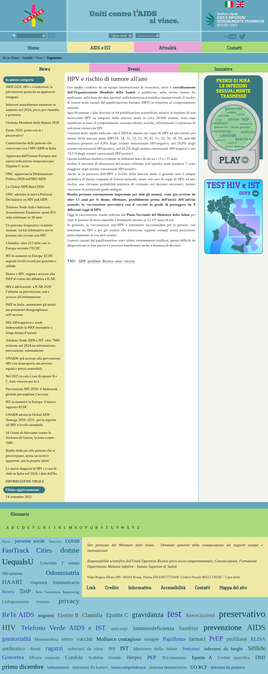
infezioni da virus (86, 648)
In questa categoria (19, 80)
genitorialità (16, 638)
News (39, 58)
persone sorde (29, 541)
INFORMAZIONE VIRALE (25, 481)
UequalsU (18, 561)
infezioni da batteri (90, 667)
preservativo (242, 614)
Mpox (6, 541)
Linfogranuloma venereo (25, 601)
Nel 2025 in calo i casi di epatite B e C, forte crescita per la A (31, 378)
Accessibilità (173, 587)
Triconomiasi (174, 657)
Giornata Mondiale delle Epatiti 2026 (32, 123)
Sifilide (256, 648)
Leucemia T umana (59, 563)
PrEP (216, 638)
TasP (25, 591)
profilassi (94, 261)
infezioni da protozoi (228, 667)
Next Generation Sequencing (57, 592)
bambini (188, 628)
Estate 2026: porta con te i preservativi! (24, 132)
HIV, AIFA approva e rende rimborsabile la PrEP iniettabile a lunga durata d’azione (29, 328)
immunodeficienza (153, 628)
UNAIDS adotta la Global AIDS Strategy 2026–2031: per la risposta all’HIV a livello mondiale (31, 420)
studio (79, 87)
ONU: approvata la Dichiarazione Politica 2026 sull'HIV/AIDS (29, 176)
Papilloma (174, 639)
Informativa (139, 587)
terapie (151, 639)
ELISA (258, 639)
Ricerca (108, 261)
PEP (151, 657)
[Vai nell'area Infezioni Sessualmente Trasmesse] (233, 124)
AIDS (82, 261)
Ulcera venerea (44, 657)
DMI (260, 657)
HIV (9, 628)
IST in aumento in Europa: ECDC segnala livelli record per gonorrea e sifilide (31, 261)
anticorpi (119, 628)
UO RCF (198, 667)
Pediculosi (190, 649)
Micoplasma (12, 573)
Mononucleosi (46, 639)
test (174, 613)
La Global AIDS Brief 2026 (25, 187)
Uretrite (115, 657)
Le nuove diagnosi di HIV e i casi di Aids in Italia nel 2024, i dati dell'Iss (31, 471)
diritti (35, 648)
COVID (72, 541)
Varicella (55, 541)
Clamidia (92, 615)
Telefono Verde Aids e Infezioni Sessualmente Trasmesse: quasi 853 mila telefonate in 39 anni (31, 212)
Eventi (134, 69)
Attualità (167, 47)
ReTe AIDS (121, 35)
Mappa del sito (233, 587)
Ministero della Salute (155, 648)
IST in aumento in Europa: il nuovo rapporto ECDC (31, 404)
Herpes (134, 657)
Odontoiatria (146, 36)
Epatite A (202, 657)
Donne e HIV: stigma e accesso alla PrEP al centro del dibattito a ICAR (30, 276)
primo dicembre (23, 666)
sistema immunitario (168, 667)
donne (69, 550)
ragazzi (54, 648)
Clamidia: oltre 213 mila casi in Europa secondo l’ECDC (28, 245)
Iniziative (223, 69)
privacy (69, 601)
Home (33, 47)
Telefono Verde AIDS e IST (63, 628)
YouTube (230, 36)
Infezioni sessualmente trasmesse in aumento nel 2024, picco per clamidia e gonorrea (32, 110)
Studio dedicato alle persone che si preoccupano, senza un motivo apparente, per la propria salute (30, 455)
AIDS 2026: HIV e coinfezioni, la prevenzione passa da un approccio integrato (30, 92)
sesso (118, 261)
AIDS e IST (100, 47)
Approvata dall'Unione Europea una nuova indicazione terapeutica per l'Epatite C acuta (31, 161)
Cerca (29, 35)
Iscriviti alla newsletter (51, 35)
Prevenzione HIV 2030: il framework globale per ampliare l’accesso (32, 391)
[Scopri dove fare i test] (233, 216)
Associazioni (200, 615)
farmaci (197, 639)
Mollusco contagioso (118, 639)
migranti (46, 615)
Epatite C (117, 614)
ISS (111, 648)
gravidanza (148, 615)
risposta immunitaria (54, 582)
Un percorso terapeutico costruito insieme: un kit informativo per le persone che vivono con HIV (29, 230)
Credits (112, 587)
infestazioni (58, 667)
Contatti (234, 47)
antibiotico (13, 648)
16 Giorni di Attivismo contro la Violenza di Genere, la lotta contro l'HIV (30, 438)
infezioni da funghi (223, 648)
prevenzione (223, 627)
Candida (74, 657)
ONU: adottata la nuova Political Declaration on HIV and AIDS (29, 196)
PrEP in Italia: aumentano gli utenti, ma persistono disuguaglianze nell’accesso (31, 309)
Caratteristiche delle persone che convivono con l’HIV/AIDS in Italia (31, 145)
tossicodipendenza (128, 667)
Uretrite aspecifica (233, 657)
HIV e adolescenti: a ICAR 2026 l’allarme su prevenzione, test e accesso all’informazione (28, 292)
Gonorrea (13, 657)
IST (124, 648)
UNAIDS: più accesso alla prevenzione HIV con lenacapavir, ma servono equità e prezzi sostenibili (33, 363)
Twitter (242, 36)
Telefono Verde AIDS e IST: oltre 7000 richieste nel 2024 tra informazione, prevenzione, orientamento (33, 345)
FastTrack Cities (27, 550)
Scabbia (95, 657)
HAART (12, 581)
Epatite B (68, 615)
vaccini (129, 261)
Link (91, 587)
